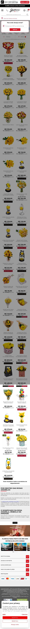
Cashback (24, 10)
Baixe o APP (25, 2)
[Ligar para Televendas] (7, 10)
